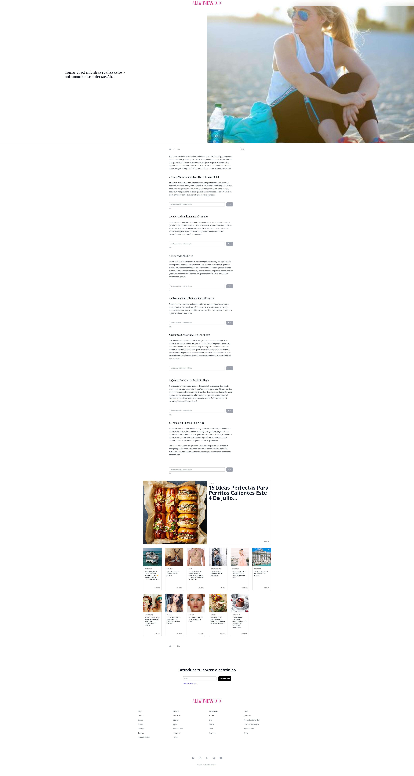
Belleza (211, 716)
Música (176, 720)
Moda (211, 729)
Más (229, 204)
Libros (246, 711)
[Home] (170, 149)
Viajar (140, 711)
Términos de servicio (190, 684)
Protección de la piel (251, 720)
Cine (178, 149)
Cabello (140, 716)
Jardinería (247, 716)
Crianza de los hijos (251, 724)
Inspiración (177, 716)
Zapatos (141, 733)
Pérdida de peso (144, 737)
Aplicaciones (213, 711)
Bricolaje (141, 729)
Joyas (175, 724)
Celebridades (178, 729)
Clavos (140, 720)
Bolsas (140, 724)
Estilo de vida (225, 679)
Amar (246, 733)
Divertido (212, 733)
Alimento (176, 711)
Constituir (176, 733)
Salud (175, 737)
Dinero (211, 724)
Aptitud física (249, 729)
